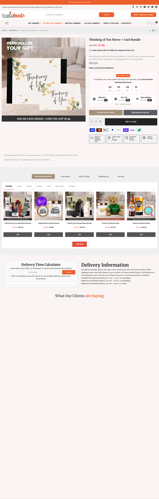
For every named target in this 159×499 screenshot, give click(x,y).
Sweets (39, 186)
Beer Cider (60, 186)
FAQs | (46, 7)
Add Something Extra (43, 176)
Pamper (72, 186)
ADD (17, 235)
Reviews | (51, 7)
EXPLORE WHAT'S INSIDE (105, 112)
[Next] (155, 213)
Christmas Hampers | (9, 7)
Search (106, 15)
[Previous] (3, 213)
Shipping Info (103, 176)
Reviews (121, 176)
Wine (49, 186)
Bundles (9, 186)
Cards (19, 186)
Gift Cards (58, 7)
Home (4, 30)
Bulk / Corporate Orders (143, 15)
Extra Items (13, 30)
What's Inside (84, 176)
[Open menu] (6, 23)
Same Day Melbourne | (36, 7)
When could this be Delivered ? (101, 68)
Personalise (65, 176)
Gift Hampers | (22, 7)
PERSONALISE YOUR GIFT (140, 112)
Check (68, 272)
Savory (29, 186)
